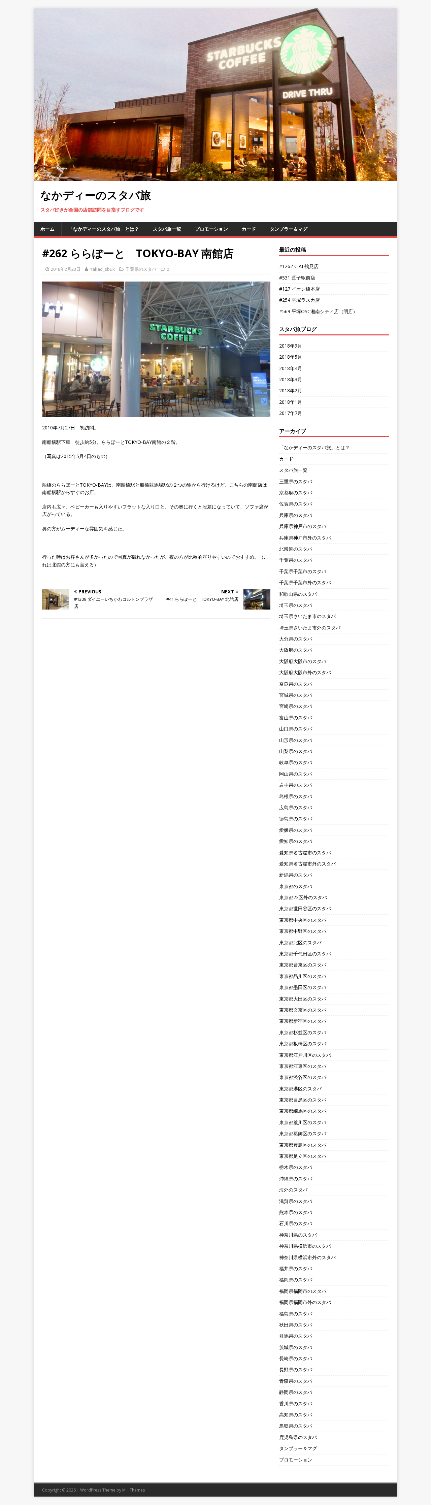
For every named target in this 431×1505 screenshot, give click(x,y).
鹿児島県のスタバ (298, 1437)
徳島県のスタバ (295, 818)
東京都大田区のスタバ (302, 998)
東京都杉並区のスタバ (302, 1032)
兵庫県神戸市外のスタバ (305, 537)
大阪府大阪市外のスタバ (305, 672)
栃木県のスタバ (295, 1167)
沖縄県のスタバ (295, 1178)
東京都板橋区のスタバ (302, 1043)
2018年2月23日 (65, 269)
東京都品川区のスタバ (302, 976)
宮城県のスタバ (295, 695)
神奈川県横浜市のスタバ (305, 1246)
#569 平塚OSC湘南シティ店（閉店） (318, 311)
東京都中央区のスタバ (302, 920)
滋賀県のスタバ (295, 1201)
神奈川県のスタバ (298, 1235)
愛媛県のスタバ (295, 830)
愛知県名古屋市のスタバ (305, 852)
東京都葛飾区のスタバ (302, 1133)
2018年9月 (290, 345)
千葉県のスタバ (141, 269)
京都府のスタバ (295, 492)
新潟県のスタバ (295, 875)
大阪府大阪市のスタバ (302, 661)
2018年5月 (290, 357)
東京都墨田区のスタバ (302, 987)
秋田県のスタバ (295, 1324)
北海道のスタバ (295, 549)
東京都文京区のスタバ (302, 1010)
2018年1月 (290, 402)
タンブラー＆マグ (288, 229)
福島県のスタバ (295, 1313)
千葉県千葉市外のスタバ (305, 582)
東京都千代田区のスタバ (305, 953)
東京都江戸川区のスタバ (305, 1055)
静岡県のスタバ (295, 1392)
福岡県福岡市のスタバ (302, 1291)
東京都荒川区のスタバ (302, 1122)
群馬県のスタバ (295, 1336)
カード (249, 229)
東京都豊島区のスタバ (302, 1145)
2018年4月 (290, 368)
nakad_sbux (102, 269)
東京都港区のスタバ (300, 1088)
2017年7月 (290, 413)
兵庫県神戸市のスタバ (302, 526)
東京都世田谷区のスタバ (305, 908)
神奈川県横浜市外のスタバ (307, 1257)
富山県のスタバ (295, 717)
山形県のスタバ (295, 740)
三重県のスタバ (295, 481)
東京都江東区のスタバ (302, 1066)
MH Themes (133, 1490)
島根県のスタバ (295, 796)
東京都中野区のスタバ (302, 931)
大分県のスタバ (295, 638)
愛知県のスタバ (295, 841)
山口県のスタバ (295, 728)
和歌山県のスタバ (298, 594)
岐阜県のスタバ (295, 762)
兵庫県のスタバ (295, 515)
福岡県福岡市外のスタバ (305, 1302)
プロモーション (211, 229)
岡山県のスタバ (295, 774)
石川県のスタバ (295, 1223)
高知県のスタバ (295, 1414)
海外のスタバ (293, 1189)
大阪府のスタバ (295, 650)
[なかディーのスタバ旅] (215, 177)
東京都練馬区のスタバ (302, 1111)
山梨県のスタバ (295, 751)
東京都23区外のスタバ (303, 897)
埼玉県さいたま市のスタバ (307, 616)
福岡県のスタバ (295, 1279)
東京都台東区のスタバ (302, 964)
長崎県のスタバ (295, 1358)
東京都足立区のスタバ (302, 1156)
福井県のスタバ (295, 1268)
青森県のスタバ (295, 1381)
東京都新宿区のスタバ (302, 1021)
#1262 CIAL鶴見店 (299, 266)
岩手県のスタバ (295, 785)
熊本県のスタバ (295, 1212)
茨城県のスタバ (295, 1347)
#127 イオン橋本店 (299, 289)
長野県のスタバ (295, 1369)
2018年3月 (290, 379)
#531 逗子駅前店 (297, 277)
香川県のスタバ (295, 1403)
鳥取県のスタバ (295, 1425)
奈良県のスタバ (295, 684)
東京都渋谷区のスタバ (302, 1077)
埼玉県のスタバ (295, 605)
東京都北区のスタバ (300, 942)
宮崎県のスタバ (295, 706)
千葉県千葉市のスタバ (302, 571)
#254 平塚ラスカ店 (299, 300)
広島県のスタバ (295, 807)
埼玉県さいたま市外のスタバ (309, 627)
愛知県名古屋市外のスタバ (307, 863)
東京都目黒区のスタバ (302, 1100)
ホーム (47, 229)
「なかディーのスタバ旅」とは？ (103, 229)
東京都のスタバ (295, 886)
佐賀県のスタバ (295, 503)
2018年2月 (290, 390)
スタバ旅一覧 (167, 229)
